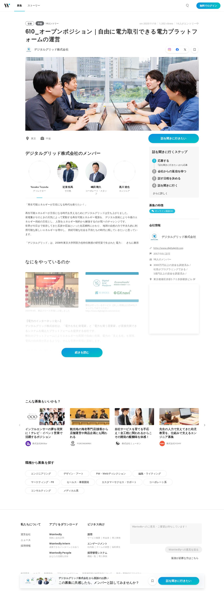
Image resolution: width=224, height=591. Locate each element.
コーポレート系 (158, 482)
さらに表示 (132, 243)
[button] (31, 524)
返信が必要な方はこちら (185, 558)
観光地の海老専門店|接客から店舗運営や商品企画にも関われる (89, 433)
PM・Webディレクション (111, 473)
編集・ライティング (149, 473)
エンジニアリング (41, 473)
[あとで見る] (194, 49)
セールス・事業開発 (78, 482)
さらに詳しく (160, 193)
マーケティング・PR (42, 482)
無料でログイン (208, 5)
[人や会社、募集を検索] (187, 5)
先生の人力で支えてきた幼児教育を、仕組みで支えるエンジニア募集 (178, 433)
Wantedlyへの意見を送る (184, 549)
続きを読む (82, 352)
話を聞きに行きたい (173, 138)
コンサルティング (41, 490)
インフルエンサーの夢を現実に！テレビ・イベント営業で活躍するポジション (44, 433)
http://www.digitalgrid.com (168, 247)
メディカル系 (71, 490)
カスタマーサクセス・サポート (119, 482)
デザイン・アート (73, 473)
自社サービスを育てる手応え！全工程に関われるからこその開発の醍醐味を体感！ (133, 433)
